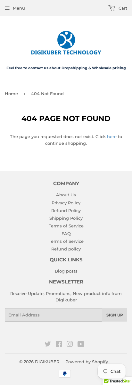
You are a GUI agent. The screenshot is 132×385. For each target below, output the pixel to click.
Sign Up (114, 315)
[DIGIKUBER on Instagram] (70, 345)
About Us (66, 194)
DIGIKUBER (47, 361)
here (112, 136)
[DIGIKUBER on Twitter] (48, 345)
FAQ (66, 233)
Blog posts (66, 271)
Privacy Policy (66, 202)
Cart (122, 8)
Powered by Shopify (86, 361)
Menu (19, 8)
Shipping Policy (66, 218)
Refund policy (66, 248)
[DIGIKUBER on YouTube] (81, 345)
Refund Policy (66, 210)
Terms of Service (66, 225)
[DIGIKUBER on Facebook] (58, 345)
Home (11, 93)
